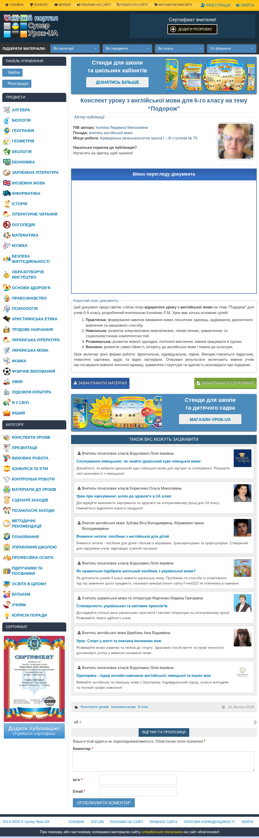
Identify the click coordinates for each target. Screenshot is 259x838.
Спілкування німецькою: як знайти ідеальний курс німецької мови (138, 461)
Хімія (17, 382)
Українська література (36, 340)
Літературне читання (34, 214)
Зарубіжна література (35, 172)
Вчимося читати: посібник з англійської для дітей (122, 536)
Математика (25, 235)
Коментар (83, 748)
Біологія (21, 120)
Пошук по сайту (134, 5)
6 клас (143, 707)
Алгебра (21, 110)
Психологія (25, 308)
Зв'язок (64, 5)
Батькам (21, 594)
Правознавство (29, 298)
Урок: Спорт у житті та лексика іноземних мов (118, 641)
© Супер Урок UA (26, 822)
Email (79, 791)
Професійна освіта (33, 557)
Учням (19, 605)
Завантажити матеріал (102, 383)
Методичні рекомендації (26, 523)
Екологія (22, 152)
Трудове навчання (32, 329)
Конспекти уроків (95, 707)
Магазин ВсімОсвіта (175, 5)
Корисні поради (29, 615)
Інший (18, 413)
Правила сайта (163, 822)
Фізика (19, 361)
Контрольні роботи (33, 479)
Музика (20, 245)
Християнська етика (34, 319)
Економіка (23, 162)
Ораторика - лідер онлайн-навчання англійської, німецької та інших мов (143, 675)
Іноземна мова (123, 707)
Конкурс (41, 5)
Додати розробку (195, 29)
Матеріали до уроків (34, 489)
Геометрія (23, 141)
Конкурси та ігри (30, 469)
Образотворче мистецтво (28, 274)
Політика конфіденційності (209, 822)
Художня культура (31, 392)
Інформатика (26, 193)
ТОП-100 (97, 822)
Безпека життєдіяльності (31, 259)
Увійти (247, 5)
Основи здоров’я (31, 288)
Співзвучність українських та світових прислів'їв (121, 606)
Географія (23, 131)
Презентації (24, 448)
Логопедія (23, 225)
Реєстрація (218, 5)
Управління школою (34, 547)
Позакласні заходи (33, 510)
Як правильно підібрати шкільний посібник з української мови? (136, 571)
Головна (16, 5)
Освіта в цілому (29, 584)
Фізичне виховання (33, 371)
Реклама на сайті (95, 5)
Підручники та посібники (27, 571)
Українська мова (30, 350)
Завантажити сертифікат (227, 383)
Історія (19, 204)
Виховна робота (30, 458)
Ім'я (77, 780)
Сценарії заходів (30, 500)
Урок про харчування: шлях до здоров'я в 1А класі (123, 496)
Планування (25, 537)
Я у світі (20, 403)
